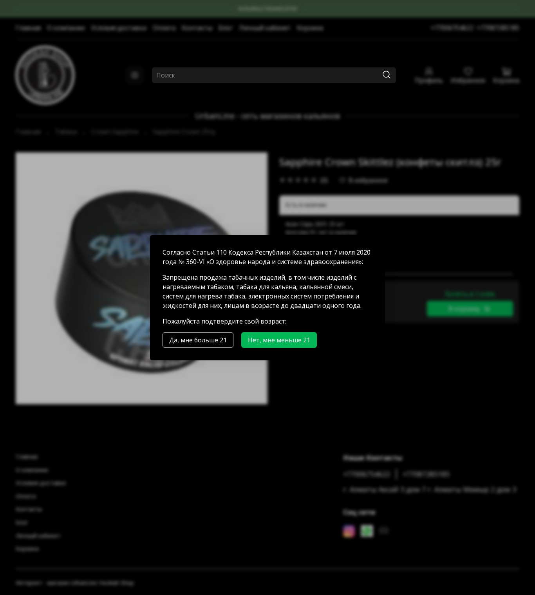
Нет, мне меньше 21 (279, 340)
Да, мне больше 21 (198, 340)
